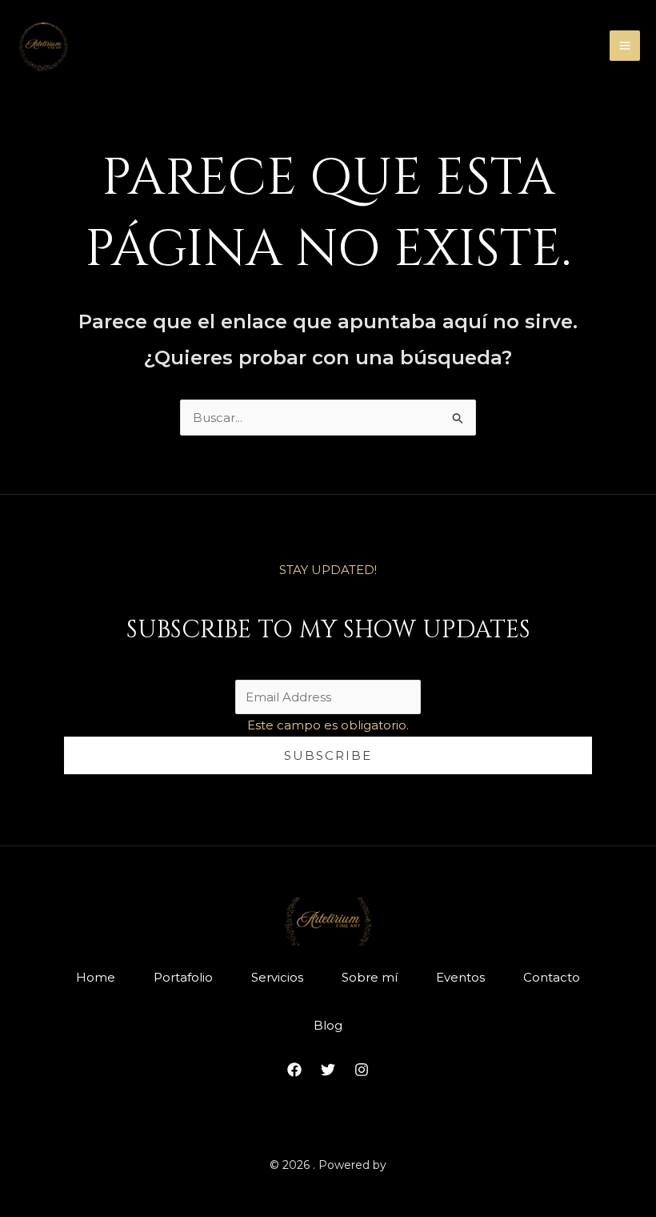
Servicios (277, 977)
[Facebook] (294, 1069)
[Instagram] (361, 1069)
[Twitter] (328, 1069)
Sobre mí (370, 977)
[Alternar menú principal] (625, 46)
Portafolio (183, 977)
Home (95, 977)
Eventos (460, 977)
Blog (328, 1025)
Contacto (551, 977)
